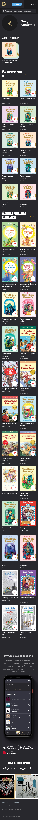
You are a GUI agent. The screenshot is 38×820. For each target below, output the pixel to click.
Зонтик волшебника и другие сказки (9, 285)
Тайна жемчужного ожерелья (27, 203)
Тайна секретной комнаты (26, 177)
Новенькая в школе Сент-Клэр (27, 599)
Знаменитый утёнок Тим (9, 250)
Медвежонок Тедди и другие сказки (28, 285)
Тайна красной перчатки (7, 151)
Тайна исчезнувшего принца (27, 100)
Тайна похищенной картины (9, 320)
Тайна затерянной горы (8, 634)
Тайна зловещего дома (8, 177)
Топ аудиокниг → (30, 75)
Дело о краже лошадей (7, 459)
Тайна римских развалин (25, 459)
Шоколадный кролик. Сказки (27, 250)
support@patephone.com (10, 806)
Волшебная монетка (9, 493)
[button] (17, 4)
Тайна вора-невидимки (6, 100)
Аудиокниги (12, 73)
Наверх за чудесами (9, 389)
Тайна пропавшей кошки (8, 203)
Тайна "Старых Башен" (25, 390)
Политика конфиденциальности (12, 809)
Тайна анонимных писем (8, 126)
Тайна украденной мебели (26, 320)
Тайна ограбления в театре (27, 126)
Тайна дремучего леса (26, 634)
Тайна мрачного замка (10, 598)
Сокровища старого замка (27, 355)
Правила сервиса (7, 813)
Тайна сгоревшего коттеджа (26, 151)
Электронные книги (14, 215)
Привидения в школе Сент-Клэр (27, 529)
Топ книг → (32, 216)
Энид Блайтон (6, 103)
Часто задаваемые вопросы (11, 816)
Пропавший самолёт (9, 423)
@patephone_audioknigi (21, 768)
